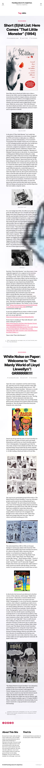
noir (26, 711)
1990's (8, 340)
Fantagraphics (22, 711)
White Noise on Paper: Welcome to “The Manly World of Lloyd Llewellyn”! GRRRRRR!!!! (21, 364)
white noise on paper (11, 714)
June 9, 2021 (25, 377)
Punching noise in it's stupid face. (22, 3)
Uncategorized (22, 20)
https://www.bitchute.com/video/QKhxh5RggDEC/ (20, 317)
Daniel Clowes (15, 711)
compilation (9, 711)
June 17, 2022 (25, 38)
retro (24, 340)
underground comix (32, 713)
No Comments (34, 38)
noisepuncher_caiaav (14, 38)
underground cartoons (22, 713)
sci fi (27, 340)
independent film (13, 340)
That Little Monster (13, 341)
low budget (20, 340)
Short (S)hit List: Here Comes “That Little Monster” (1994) (22, 29)
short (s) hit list (31, 340)
